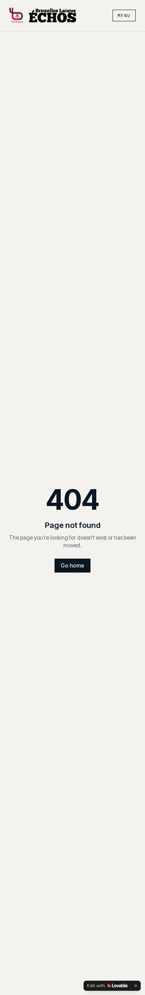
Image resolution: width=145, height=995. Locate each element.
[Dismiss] (135, 985)
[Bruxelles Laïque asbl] (16, 15)
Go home (72, 565)
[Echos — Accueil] (52, 15)
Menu (124, 15)
